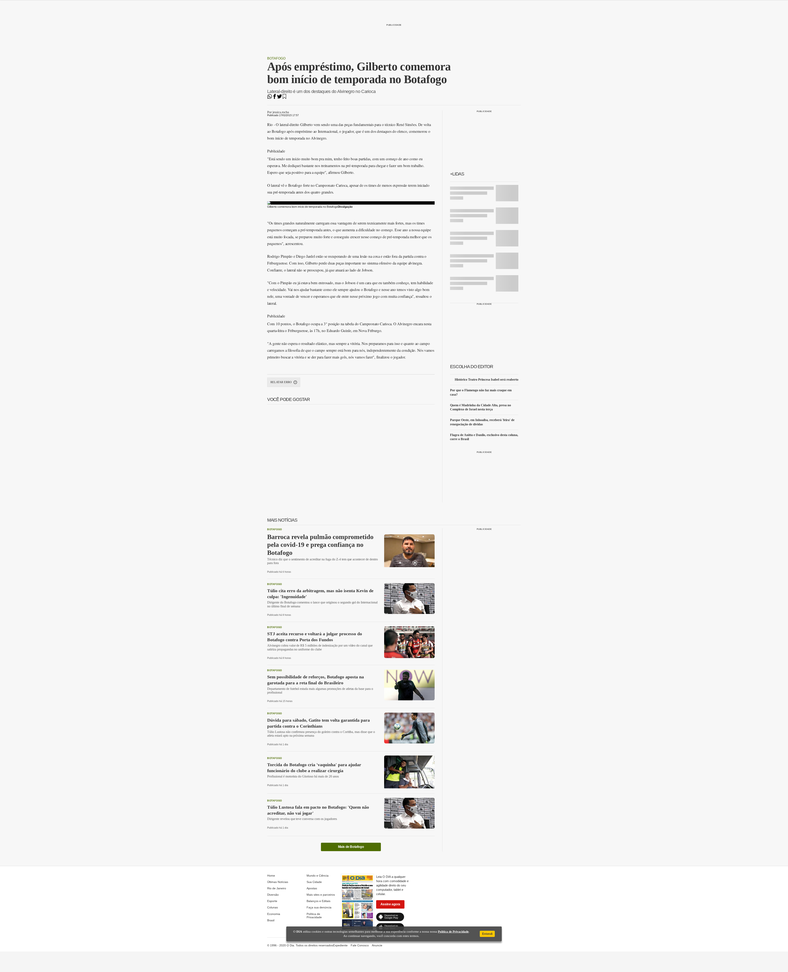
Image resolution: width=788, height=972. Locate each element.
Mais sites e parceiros (321, 894)
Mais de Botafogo (351, 846)
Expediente (340, 945)
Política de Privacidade (314, 915)
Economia (273, 914)
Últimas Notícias (277, 882)
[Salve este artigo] (284, 98)
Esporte (272, 901)
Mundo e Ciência (318, 875)
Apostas (312, 888)
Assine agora (390, 904)
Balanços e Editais (318, 901)
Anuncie (377, 945)
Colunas (272, 907)
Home (271, 875)
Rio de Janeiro (276, 888)
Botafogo (276, 58)
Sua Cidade (314, 882)
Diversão (273, 894)
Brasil (270, 920)
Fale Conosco (360, 945)
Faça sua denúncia (319, 907)
